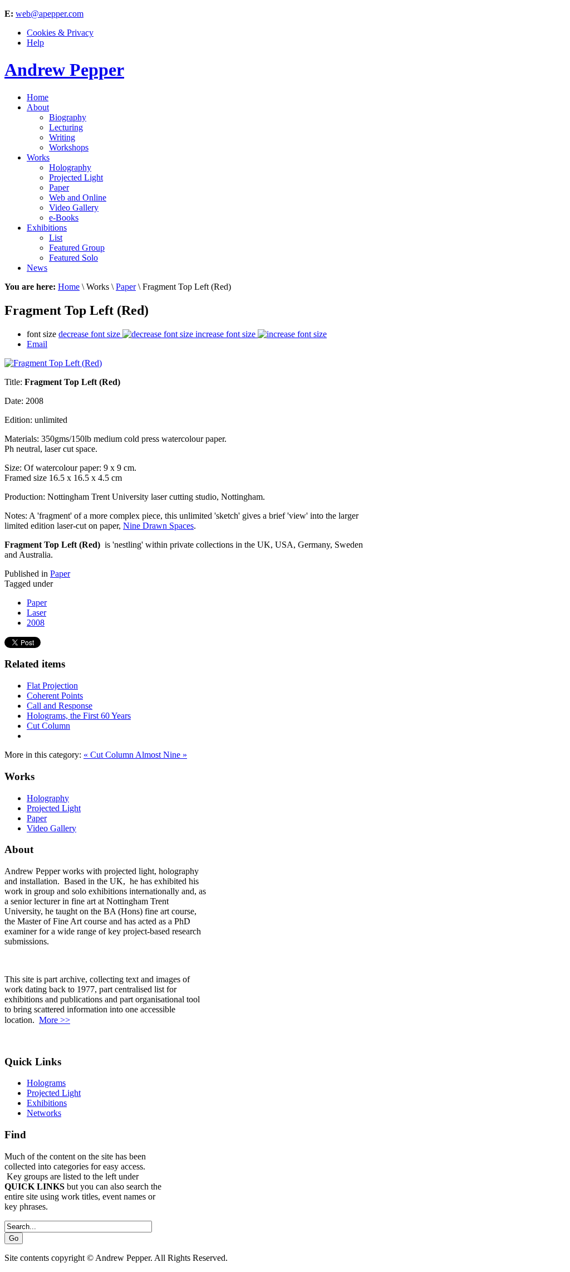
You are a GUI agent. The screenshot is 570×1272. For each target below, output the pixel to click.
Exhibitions (47, 1103)
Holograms (46, 1083)
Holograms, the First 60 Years (79, 715)
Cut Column (48, 725)
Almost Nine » (161, 754)
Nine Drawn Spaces (158, 525)
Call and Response (59, 705)
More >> (54, 1020)
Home (69, 286)
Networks (44, 1113)
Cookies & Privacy (60, 32)
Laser (36, 612)
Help (35, 42)
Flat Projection (52, 685)
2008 (36, 622)
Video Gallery (51, 828)
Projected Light (54, 808)
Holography (48, 798)
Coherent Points (55, 695)
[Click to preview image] (53, 363)
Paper (126, 286)
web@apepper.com (49, 13)
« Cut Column (109, 754)
